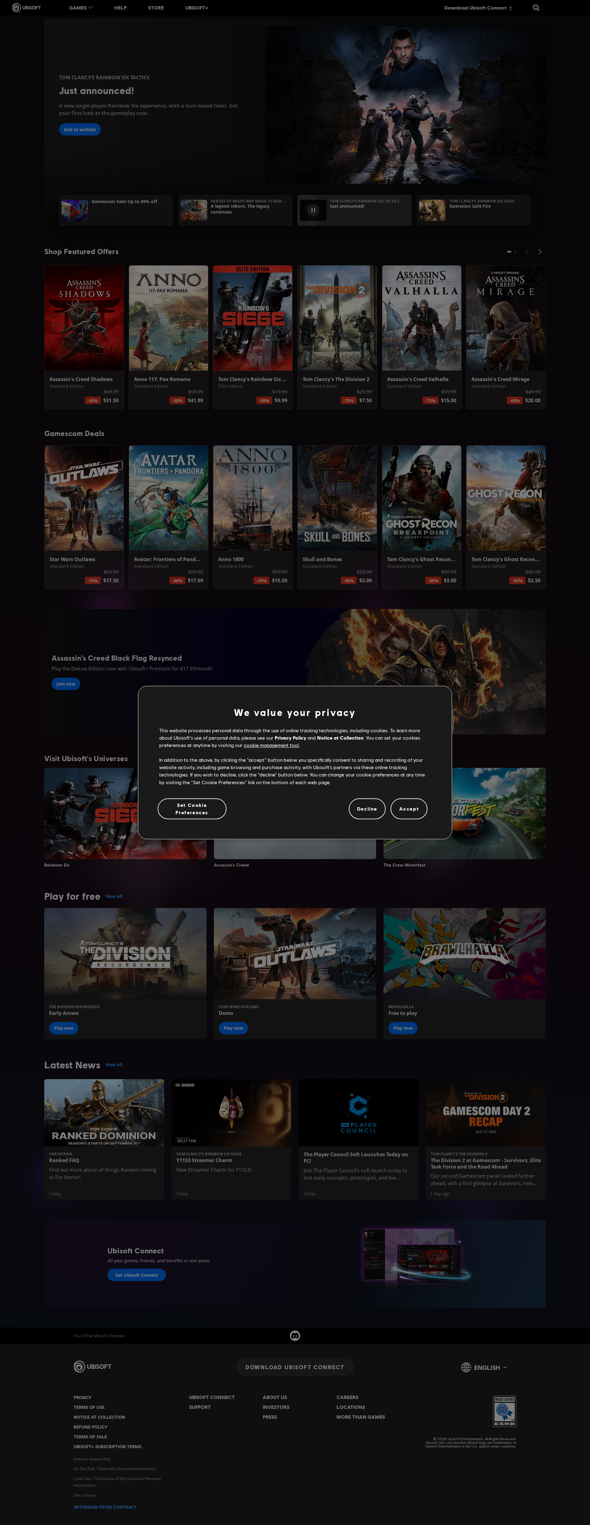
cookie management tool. (272, 745)
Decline (367, 809)
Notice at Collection (340, 738)
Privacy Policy (290, 738)
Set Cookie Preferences (191, 808)
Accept (409, 809)
